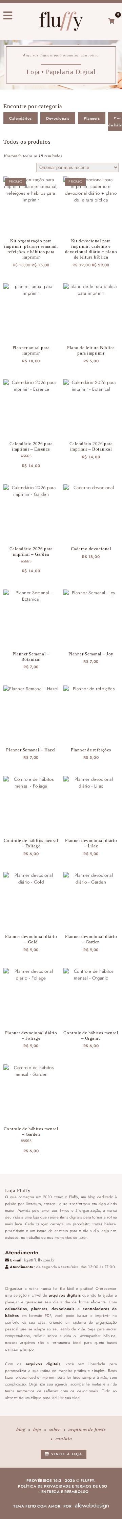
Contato (64, 1438)
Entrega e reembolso (65, 1491)
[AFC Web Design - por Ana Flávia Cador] (92, 1506)
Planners (92, 118)
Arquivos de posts (87, 1429)
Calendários (20, 118)
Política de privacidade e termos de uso (62, 1486)
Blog (20, 1429)
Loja (37, 1429)
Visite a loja (65, 1453)
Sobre (55, 1429)
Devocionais (57, 118)
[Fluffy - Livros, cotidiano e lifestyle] (61, 21)
